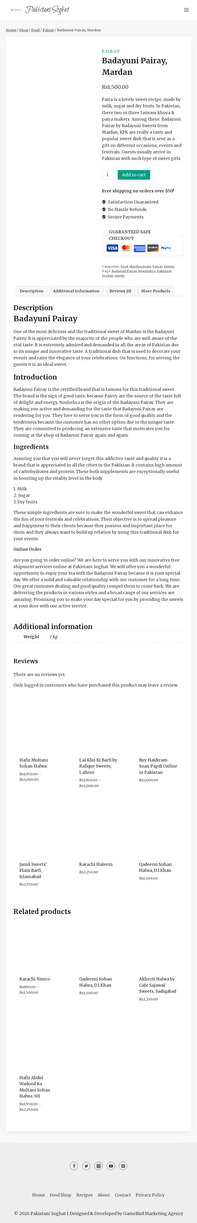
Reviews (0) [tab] (120, 291)
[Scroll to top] (185, 1216)
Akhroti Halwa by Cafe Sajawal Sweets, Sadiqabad (157, 985)
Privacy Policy (150, 1195)
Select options (35, 794)
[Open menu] (186, 10)
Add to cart (134, 175)
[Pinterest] (123, 1166)
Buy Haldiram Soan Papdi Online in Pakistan (158, 766)
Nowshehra (146, 271)
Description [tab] (31, 291)
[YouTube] (111, 1166)
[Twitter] (86, 1166)
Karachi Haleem (96, 864)
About (104, 1195)
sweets (119, 275)
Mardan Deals (140, 266)
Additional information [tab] (76, 291)
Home (38, 1195)
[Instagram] (98, 1166)
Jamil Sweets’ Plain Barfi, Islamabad (33, 870)
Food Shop (60, 1195)
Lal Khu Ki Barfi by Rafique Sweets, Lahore (98, 766)
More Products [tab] (155, 291)
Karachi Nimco (34, 979)
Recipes (84, 1195)
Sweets (169, 266)
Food (124, 266)
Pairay (111, 51)
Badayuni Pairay (124, 271)
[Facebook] (74, 1166)
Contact (123, 1195)
